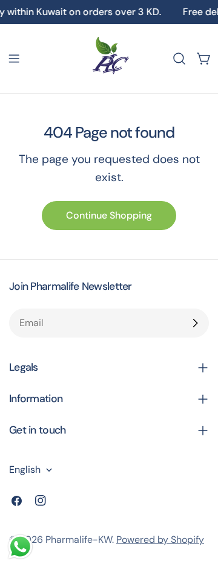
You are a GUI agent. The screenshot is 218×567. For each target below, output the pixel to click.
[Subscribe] (195, 323)
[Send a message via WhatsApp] (20, 547)
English (25, 469)
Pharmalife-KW (78, 539)
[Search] (179, 58)
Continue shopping (109, 215)
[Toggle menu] (14, 58)
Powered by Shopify (160, 539)
